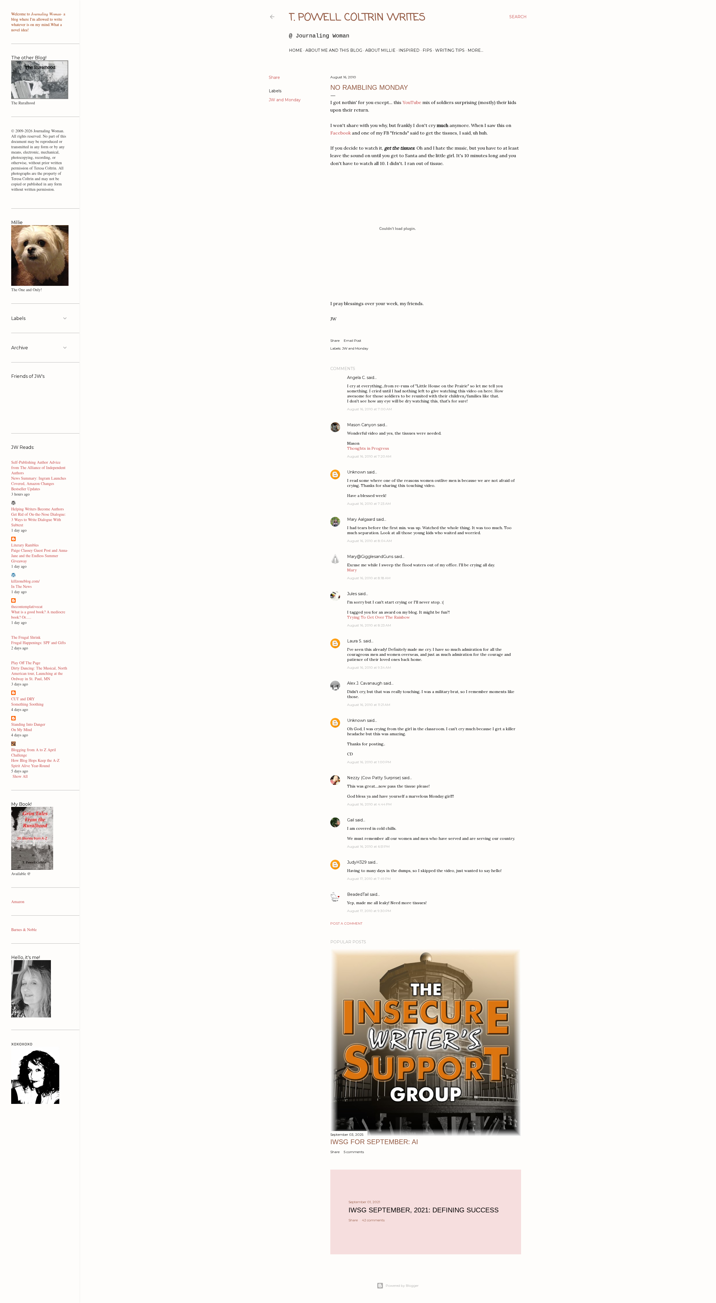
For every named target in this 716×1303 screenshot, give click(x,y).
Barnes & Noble (24, 929)
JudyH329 (357, 862)
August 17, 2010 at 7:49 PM (369, 878)
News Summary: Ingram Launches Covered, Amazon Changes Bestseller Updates (38, 483)
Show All (20, 776)
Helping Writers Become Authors (37, 509)
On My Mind (21, 729)
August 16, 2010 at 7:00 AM (369, 409)
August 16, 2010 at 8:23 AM (369, 625)
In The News (21, 586)
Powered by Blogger (402, 1285)
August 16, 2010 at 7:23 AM (369, 503)
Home (295, 50)
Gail (350, 820)
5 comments (354, 1152)
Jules (352, 593)
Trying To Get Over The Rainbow (378, 617)
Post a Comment (346, 923)
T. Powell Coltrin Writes (357, 17)
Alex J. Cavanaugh (364, 683)
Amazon (17, 901)
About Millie (380, 50)
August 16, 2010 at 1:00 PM (369, 762)
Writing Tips (450, 50)
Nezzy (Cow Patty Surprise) (374, 777)
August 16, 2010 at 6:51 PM (368, 846)
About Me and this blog (333, 50)
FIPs (427, 50)
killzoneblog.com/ (25, 581)
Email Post (352, 340)
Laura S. (354, 641)
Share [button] (274, 77)
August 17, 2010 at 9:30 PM (369, 911)
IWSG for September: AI (374, 1142)
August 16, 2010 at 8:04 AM (369, 541)
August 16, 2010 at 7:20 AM (369, 456)
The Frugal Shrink (26, 637)
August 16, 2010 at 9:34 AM (369, 667)
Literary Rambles (25, 545)
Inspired (409, 50)
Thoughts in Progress (368, 448)
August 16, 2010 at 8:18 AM (368, 578)
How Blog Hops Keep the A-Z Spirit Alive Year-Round (35, 763)
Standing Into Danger (28, 724)
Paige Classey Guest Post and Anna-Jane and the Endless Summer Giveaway (39, 556)
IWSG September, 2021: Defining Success (423, 1210)
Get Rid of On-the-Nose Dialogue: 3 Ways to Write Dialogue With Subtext (38, 519)
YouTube (411, 102)
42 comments (373, 1220)
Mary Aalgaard (361, 519)
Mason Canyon (361, 424)
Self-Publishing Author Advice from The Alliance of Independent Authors (38, 467)
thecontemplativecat (27, 606)
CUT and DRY (23, 698)
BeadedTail (358, 894)
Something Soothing (27, 704)
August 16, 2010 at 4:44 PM (369, 804)
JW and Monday (285, 99)
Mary (352, 569)
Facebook (340, 133)
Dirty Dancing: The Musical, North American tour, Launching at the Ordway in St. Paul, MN (39, 673)
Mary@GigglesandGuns (370, 556)
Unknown (356, 472)
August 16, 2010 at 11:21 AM (368, 705)
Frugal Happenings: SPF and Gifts (38, 642)
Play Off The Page (25, 662)
